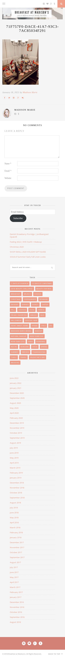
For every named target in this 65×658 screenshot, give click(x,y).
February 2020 (16, 418)
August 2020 (15, 403)
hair (42, 315)
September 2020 (17, 398)
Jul (50, 326)
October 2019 (16, 433)
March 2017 (15, 587)
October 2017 (16, 552)
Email (8, 171)
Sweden (25, 352)
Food (31, 310)
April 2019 (14, 462)
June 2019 (14, 452)
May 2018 (14, 517)
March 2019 (15, 467)
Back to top (54, 654)
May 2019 (14, 457)
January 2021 (15, 388)
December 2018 (17, 482)
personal (40, 341)
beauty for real (44, 289)
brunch (27, 294)
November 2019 (17, 428)
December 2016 (17, 602)
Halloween (16, 320)
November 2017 (17, 547)
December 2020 (17, 393)
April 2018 (14, 522)
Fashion (22, 310)
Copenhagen (30, 299)
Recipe (14, 347)
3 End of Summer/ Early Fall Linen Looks (28, 256)
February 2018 (16, 532)
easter (45, 304)
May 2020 (14, 408)
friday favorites (19, 315)
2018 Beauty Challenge (22, 289)
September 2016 (17, 617)
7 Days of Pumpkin (19, 283)
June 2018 (14, 512)
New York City (17, 341)
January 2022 (15, 383)
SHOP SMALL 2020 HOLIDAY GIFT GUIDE (28, 251)
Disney (35, 304)
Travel (23, 357)
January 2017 (15, 597)
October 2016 (16, 612)
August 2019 (15, 442)
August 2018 (15, 502)
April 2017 (14, 582)
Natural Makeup (18, 336)
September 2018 (17, 497)
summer (14, 352)
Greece (33, 315)
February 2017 (16, 592)
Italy (43, 326)
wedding (15, 363)
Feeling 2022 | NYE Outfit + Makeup (26, 242)
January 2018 (15, 537)
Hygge (34, 326)
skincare (25, 347)
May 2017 (14, 577)
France (41, 310)
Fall (13, 310)
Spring (44, 347)
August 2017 (15, 562)
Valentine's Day (37, 357)
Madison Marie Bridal (21, 331)
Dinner (25, 304)
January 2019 (15, 477)
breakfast (15, 294)
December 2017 (17, 542)
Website (8, 178)
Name (8, 164)
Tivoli (14, 357)
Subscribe (18, 218)
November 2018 (17, 487)
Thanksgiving (39, 352)
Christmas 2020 (17, 246)
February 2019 (16, 472)
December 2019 (17, 423)
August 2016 (15, 622)
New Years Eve (36, 336)
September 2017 (17, 557)
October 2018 (16, 492)
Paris (30, 341)
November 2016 (17, 607)
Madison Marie (30, 92)
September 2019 (17, 438)
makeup (38, 331)
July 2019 (14, 447)
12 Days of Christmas (42, 283)
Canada (37, 294)
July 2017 (14, 567)
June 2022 (14, 378)
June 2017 (14, 572)
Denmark (43, 299)
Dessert (14, 304)
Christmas (15, 299)
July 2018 (14, 507)
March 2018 (15, 527)
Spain (34, 347)
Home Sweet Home (19, 326)
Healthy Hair (31, 320)
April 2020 (14, 413)
